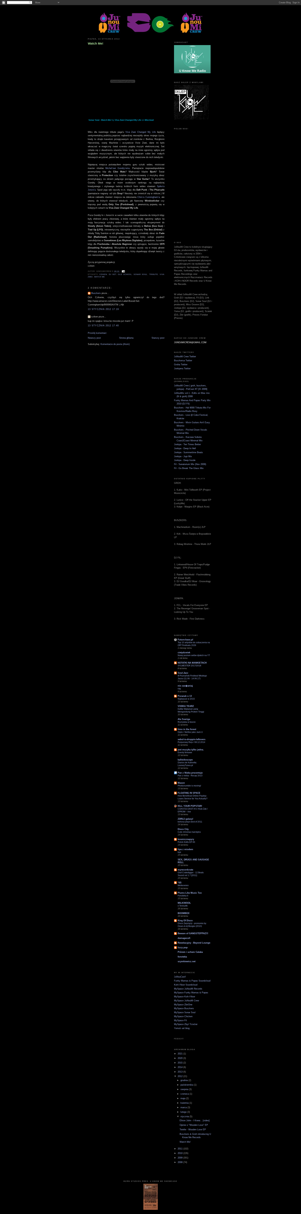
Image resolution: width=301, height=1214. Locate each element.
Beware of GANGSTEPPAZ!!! (193, 933)
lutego (183, 1112)
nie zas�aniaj (185, 685)
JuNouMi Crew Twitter (185, 356)
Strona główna (126, 338)
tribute (153, 274)
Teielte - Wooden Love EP (193, 1129)
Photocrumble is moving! (189, 786)
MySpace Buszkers (184, 1008)
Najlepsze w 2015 (186, 699)
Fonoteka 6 (183, 895)
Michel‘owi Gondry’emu (117, 168)
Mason (181, 783)
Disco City (183, 829)
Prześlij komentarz (97, 333)
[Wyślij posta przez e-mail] (123, 271)
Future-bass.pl (185, 639)
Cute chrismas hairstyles (189, 832)
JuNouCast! (180, 976)
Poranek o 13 (185, 696)
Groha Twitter (180, 364)
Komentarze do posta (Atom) (115, 344)
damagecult (184, 938)
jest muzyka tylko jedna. (191, 749)
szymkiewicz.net (186, 961)
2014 (180, 1067)
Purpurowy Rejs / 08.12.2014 (191, 742)
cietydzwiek (184, 652)
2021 (180, 1053)
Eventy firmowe (185, 752)
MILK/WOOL (184, 903)
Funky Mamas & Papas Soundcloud (192, 980)
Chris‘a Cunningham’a (148, 197)
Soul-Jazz (183, 673)
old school (125, 274)
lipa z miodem (185, 849)
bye (179, 852)
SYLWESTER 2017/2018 (189, 665)
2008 (180, 1162)
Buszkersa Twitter (183, 360)
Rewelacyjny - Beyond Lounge (194, 942)
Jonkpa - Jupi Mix (183, 456)
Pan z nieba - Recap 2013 (190, 775)
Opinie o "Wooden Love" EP (194, 1125)
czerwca (185, 1094)
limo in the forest (187, 729)
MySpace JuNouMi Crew (186, 1000)
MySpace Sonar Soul (184, 1012)
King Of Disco (185, 920)
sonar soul (140, 274)
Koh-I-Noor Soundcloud (185, 984)
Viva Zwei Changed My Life (128, 120)
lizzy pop (183, 947)
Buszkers (96, 293)
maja (183, 1098)
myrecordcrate (185, 869)
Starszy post (158, 338)
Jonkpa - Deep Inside (184, 460)
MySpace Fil (180, 1020)
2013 (180, 1071)
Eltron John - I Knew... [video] (195, 1120)
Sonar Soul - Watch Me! (99, 120)
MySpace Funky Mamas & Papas (191, 992)
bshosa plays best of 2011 (190, 822)
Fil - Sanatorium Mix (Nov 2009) (190, 464)
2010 (180, 1153)
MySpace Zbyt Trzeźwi (185, 1024)
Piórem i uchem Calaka (190, 952)
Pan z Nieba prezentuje (190, 772)
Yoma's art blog (182, 1028)
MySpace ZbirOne (183, 1004)
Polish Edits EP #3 (186, 842)
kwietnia (184, 1103)
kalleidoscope (185, 759)
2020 (180, 1058)
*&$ (179, 882)
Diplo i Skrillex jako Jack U (190, 732)
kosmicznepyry (186, 839)
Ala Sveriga (184, 719)
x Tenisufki (183, 906)
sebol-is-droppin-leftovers (191, 739)
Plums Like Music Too (190, 893)
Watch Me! (95, 43)
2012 (180, 1076)
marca (183, 1107)
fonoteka (182, 956)
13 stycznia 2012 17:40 (103, 325)
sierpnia (184, 1089)
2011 (180, 1148)
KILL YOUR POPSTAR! (190, 806)
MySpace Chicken (183, 1016)
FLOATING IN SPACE (189, 793)
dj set (112, 274)
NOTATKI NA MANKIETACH (192, 662)
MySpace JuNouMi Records (188, 988)
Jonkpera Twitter (182, 368)
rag (179, 688)
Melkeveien (183, 885)
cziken (103, 274)
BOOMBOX (184, 913)
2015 (180, 1062)
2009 (180, 1157)
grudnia (184, 1080)
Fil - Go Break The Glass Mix (189, 468)
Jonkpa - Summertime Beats (188, 452)
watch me (99, 277)
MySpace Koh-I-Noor (184, 996)
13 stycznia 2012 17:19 (103, 309)
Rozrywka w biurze (187, 722)
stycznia (185, 1116)
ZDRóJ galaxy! (185, 819)
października (187, 1084)
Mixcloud (149, 120)
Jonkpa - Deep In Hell (185, 448)
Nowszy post (94, 338)
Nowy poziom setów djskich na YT (194, 655)
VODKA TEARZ (186, 706)
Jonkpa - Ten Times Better (187, 444)
